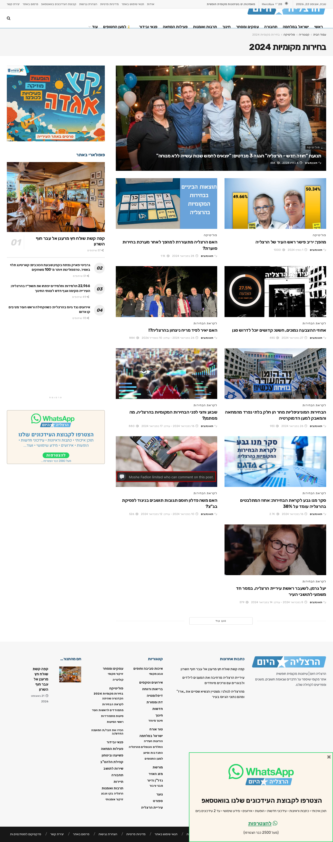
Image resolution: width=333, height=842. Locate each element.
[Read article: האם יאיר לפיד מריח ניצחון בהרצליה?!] (166, 291)
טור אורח (156, 729)
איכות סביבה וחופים (148, 669)
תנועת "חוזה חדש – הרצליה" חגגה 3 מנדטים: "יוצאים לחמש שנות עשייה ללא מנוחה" (238, 156)
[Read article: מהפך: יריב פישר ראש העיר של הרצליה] (275, 203)
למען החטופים (114, 26)
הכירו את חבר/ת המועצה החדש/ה (107, 731)
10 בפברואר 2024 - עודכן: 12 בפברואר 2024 (168, 514)
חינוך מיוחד (155, 720)
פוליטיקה (313, 147)
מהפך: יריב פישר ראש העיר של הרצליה (290, 242)
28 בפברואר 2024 (183, 256)
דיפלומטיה (155, 696)
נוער (159, 794)
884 (132, 337)
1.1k (163, 256)
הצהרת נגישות (88, 4)
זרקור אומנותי (114, 799)
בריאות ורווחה (152, 689)
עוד (95, 26)
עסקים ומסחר (247, 26)
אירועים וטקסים (151, 682)
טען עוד (220, 620)
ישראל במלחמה (296, 26)
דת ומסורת (155, 702)
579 (242, 602)
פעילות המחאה (175, 26)
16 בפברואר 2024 (293, 514)
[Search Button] (8, 18)
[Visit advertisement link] (56, 103)
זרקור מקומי (115, 674)
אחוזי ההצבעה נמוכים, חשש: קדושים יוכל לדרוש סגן (279, 330)
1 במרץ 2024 (296, 250)
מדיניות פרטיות (109, 4)
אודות (150, 4)
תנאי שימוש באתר (133, 4)
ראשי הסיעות (115, 722)
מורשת (158, 767)
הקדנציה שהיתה (112, 698)
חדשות (157, 709)
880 (132, 426)
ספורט (158, 801)
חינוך (226, 26)
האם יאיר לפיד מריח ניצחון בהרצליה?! (182, 330)
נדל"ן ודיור (155, 780)
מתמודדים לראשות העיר (107, 710)
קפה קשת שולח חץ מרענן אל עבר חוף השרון (213, 669)
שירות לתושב (113, 768)
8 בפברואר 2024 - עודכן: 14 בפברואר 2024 (277, 602)
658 (273, 163)
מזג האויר (155, 774)
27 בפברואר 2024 (293, 337)
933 (272, 426)
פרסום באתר (30, 4)
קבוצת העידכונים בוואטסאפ (58, 4)
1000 (278, 250)
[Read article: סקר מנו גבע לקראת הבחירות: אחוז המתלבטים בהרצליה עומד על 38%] (275, 461)
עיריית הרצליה (152, 807)
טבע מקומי (156, 674)
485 (272, 337)
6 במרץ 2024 (290, 163)
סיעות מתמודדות (112, 716)
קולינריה (118, 679)
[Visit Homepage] (286, 8)
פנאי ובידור (148, 26)
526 (132, 514)
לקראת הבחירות (314, 323)
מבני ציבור (156, 785)
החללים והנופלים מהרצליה (146, 747)
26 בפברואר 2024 (292, 426)
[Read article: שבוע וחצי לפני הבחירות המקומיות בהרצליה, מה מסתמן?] (166, 373)
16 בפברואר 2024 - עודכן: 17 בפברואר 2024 (168, 426)
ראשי (318, 26)
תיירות (118, 782)
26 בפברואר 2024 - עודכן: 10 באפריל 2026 (168, 337)
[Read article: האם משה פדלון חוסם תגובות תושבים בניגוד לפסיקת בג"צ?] (166, 461)
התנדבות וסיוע (153, 753)
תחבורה (270, 26)
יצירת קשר (13, 4)
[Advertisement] (55, 361)
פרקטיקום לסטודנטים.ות (25, 834)
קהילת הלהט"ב (111, 762)
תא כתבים (311, 163)
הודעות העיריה (153, 741)
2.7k (272, 514)
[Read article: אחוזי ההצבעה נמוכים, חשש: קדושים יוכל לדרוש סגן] (275, 291)
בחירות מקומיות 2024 (108, 693)
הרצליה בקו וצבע (112, 793)
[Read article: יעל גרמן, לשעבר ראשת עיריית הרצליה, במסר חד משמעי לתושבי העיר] (275, 549)
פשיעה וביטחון (112, 755)
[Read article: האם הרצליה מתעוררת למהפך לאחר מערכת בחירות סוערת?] (166, 203)
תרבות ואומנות (205, 26)
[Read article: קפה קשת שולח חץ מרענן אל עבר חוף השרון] (56, 197)
